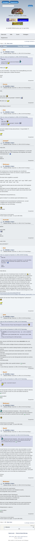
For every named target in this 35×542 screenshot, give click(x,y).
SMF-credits (11, 536)
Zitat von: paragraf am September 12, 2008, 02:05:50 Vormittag (14, 254)
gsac (4, 314)
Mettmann (6, 164)
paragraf (5, 140)
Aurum (5, 84)
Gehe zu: (32, 525)
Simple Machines (23, 536)
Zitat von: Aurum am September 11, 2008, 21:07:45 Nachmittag (14, 117)
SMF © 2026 (17, 536)
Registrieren (14, 2)
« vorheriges (27, 41)
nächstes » (32, 41)
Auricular (6, 219)
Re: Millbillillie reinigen (8, 52)
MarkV (5, 372)
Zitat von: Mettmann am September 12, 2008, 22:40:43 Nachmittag (14, 435)
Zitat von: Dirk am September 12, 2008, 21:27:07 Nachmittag (13, 321)
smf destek (20, 537)
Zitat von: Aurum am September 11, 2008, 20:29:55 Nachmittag (14, 56)
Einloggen (5, 2)
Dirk (4, 50)
